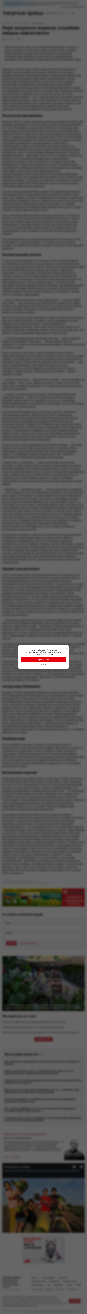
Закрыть (43, 665)
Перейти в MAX (43, 659)
